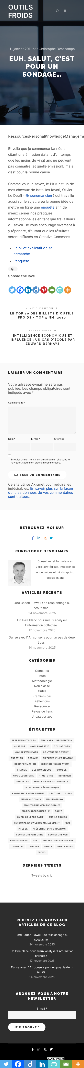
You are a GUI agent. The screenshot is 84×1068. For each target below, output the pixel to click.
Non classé (42, 686)
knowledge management (28, 793)
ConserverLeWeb (26, 752)
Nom (11, 438)
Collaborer (62, 746)
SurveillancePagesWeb (58, 840)
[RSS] (45, 538)
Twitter (33, 846)
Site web (59, 438)
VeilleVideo (65, 846)
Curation (17, 758)
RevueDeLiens (19, 840)
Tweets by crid (42, 875)
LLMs (68, 793)
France (22, 770)
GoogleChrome (23, 775)
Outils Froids (58, 817)
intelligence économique (42, 787)
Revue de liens (42, 711)
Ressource (42, 706)
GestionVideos (42, 770)
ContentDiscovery (56, 752)
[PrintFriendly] (59, 287)
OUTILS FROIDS (20, 11)
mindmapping (54, 799)
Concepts (42, 671)
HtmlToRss (46, 775)
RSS (35, 840)
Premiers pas (42, 696)
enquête (47, 207)
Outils (42, 691)
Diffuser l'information (58, 758)
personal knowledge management (37, 823)
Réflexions (42, 701)
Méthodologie (42, 681)
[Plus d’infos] (65, 11)
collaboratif (39, 746)
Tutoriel (17, 846)
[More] (67, 287)
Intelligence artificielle (51, 781)
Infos (42, 676)
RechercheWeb (58, 834)
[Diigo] (36, 287)
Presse (23, 829)
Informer (65, 775)
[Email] (51, 287)
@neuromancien (38, 196)
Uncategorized (42, 716)
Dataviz (33, 758)
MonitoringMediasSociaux (42, 805)
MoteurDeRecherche (36, 811)
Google (61, 770)
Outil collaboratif (30, 817)
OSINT (58, 811)
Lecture (55, 793)
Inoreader (22, 781)
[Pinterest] (44, 287)
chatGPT (19, 746)
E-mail (35, 438)
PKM (67, 823)
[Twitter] (12, 287)
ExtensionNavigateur (55, 764)
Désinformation (25, 764)
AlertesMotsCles (24, 740)
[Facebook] (20, 287)
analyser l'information (56, 740)
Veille (48, 846)
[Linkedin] (28, 287)
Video (42, 852)
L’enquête (21, 261)
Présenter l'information (49, 829)
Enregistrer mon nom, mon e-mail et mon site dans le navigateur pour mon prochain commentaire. (40, 461)
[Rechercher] (57, 11)
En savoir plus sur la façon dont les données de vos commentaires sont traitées (40, 492)
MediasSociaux (31, 799)
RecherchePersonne (29, 834)
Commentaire (16, 402)
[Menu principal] (72, 11)
